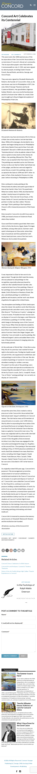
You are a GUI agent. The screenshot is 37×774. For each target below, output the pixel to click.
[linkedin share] (15, 550)
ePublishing (23, 766)
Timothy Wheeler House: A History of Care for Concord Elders (25, 706)
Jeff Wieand (5, 54)
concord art (23, 538)
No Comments (16, 54)
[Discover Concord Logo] (12, 5)
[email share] (19, 550)
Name (3, 614)
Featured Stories (10, 670)
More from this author (26, 598)
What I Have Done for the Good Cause (25, 724)
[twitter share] (7, 550)
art (10, 538)
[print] (23, 550)
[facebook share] (3, 550)
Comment (5, 632)
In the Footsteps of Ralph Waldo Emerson (26, 588)
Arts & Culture (8, 534)
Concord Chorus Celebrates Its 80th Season (15, 563)
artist (15, 538)
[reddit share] (11, 550)
